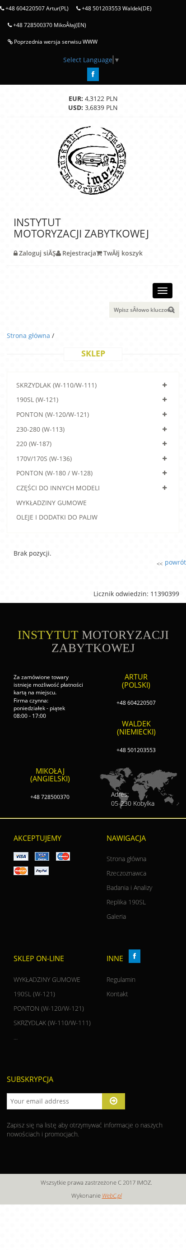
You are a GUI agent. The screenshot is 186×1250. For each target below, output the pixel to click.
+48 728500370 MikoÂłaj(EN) (49, 25)
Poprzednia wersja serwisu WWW (55, 42)
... (16, 1037)
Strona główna (29, 335)
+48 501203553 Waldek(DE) (116, 8)
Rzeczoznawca (126, 873)
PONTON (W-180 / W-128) (54, 473)
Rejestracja (79, 253)
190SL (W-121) (37, 399)
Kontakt (117, 994)
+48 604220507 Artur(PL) (36, 8)
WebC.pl (112, 1195)
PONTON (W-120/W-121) (52, 414)
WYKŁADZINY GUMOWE (51, 502)
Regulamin (121, 979)
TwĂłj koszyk (123, 253)
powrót (174, 562)
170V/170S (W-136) (44, 458)
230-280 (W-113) (40, 429)
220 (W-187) (33, 443)
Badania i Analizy (129, 887)
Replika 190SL (126, 902)
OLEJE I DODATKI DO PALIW (57, 517)
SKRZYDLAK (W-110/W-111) (56, 385)
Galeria (116, 916)
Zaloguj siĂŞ (37, 253)
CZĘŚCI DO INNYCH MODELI (58, 488)
